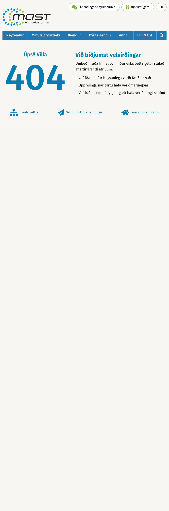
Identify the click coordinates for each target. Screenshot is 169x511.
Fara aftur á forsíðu (145, 112)
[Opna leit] (162, 35)
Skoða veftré (29, 112)
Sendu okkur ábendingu (84, 112)
